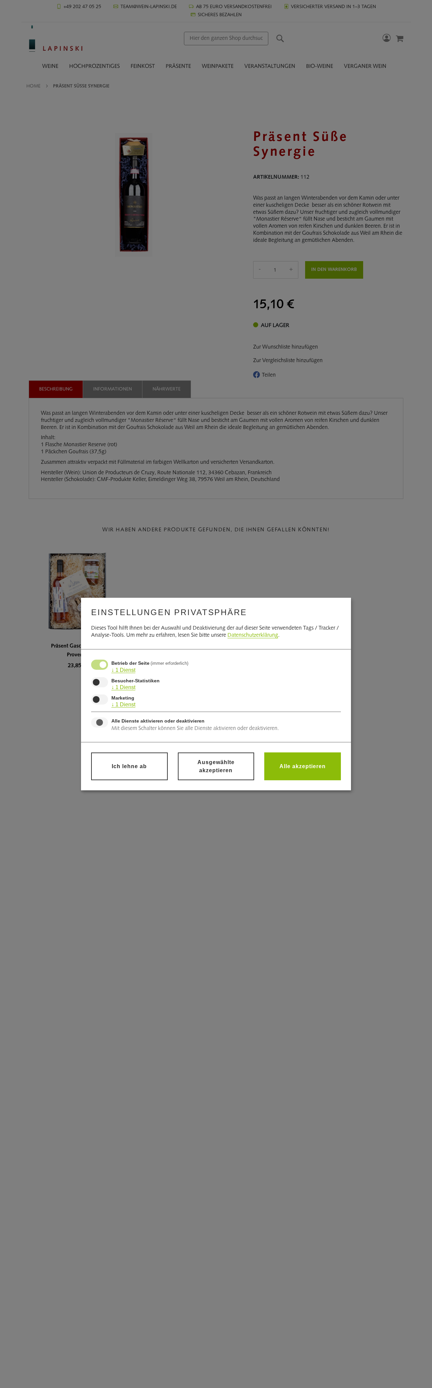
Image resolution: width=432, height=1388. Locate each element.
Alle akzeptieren (302, 766)
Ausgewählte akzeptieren (216, 766)
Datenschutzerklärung (252, 635)
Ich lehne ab (129, 766)
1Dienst (123, 670)
